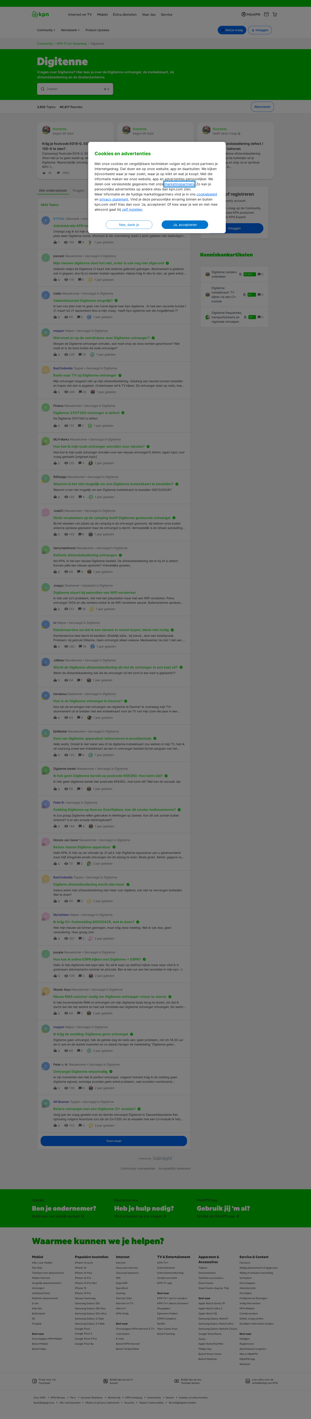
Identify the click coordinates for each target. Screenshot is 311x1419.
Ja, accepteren (185, 225)
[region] (157, 187)
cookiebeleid (207, 194)
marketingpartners (179, 184)
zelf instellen (132, 209)
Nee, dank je (129, 225)
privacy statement (113, 199)
